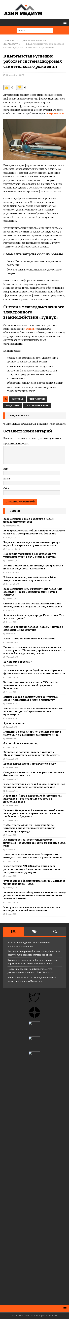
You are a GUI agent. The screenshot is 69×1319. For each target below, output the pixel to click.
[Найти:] (35, 30)
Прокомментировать (16, 443)
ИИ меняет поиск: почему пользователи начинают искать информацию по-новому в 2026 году (34, 842)
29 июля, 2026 (12, 634)
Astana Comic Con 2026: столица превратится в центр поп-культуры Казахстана (33, 567)
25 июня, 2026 (12, 791)
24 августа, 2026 (13, 526)
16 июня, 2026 (11, 876)
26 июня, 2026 (12, 779)
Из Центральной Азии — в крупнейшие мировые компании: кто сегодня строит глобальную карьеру (29, 828)
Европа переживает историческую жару (29, 763)
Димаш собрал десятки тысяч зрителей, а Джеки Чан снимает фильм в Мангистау (30, 698)
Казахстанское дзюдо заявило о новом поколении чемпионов (28, 520)
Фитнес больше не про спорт (21, 743)
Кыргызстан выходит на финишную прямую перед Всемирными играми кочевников (31, 544)
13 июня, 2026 (12, 902)
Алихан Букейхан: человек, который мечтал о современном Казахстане (33, 628)
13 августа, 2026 (13, 549)
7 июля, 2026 (11, 739)
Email (6, 478)
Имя (5, 468)
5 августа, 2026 (12, 599)
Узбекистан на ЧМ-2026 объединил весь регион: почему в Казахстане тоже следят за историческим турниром (32, 869)
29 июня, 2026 (12, 759)
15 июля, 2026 (11, 704)
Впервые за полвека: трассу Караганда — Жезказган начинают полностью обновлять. (31, 754)
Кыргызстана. (56, 113)
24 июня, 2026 (12, 806)
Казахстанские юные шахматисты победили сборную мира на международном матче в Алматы (32, 592)
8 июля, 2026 (11, 727)
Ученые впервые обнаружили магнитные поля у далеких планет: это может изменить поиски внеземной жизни (34, 895)
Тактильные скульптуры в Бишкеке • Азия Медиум (36, 423)
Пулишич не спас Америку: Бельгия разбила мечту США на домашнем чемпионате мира (32, 733)
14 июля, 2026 (11, 718)
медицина (12, 405)
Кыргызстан (37, 399)
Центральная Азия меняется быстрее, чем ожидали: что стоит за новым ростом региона (32, 856)
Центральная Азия (33, 40)
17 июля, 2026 (11, 692)
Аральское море (14, 723)
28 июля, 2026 (12, 642)
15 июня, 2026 (11, 888)
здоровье (17, 399)
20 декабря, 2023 (15, 75)
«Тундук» (30, 328)
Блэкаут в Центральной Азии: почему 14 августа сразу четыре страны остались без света (34, 532)
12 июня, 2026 (11, 914)
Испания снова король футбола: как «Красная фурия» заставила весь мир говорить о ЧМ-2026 (34, 672)
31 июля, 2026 (11, 610)
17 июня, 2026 (12, 861)
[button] (64, 22)
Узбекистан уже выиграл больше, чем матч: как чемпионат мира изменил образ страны (34, 786)
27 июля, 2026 (12, 657)
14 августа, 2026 (12, 537)
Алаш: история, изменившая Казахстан (29, 638)
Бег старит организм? (17, 662)
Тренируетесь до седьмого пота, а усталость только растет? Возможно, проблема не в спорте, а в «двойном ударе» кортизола (34, 650)
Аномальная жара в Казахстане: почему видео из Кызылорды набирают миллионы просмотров (33, 711)
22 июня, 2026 (12, 820)
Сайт (6, 488)
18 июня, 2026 (12, 850)
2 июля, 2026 (11, 747)
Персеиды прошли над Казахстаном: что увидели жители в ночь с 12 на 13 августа (29, 555)
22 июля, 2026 (12, 677)
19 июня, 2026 (11, 835)
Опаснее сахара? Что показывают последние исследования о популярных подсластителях (32, 605)
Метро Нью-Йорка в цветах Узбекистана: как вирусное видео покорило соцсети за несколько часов (32, 798)
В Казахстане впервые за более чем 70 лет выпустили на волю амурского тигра (30, 579)
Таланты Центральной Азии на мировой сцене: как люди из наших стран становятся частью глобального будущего (33, 813)
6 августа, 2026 (12, 572)
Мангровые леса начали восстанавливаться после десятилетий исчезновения (31, 909)
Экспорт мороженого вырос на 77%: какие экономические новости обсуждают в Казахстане (30, 685)
